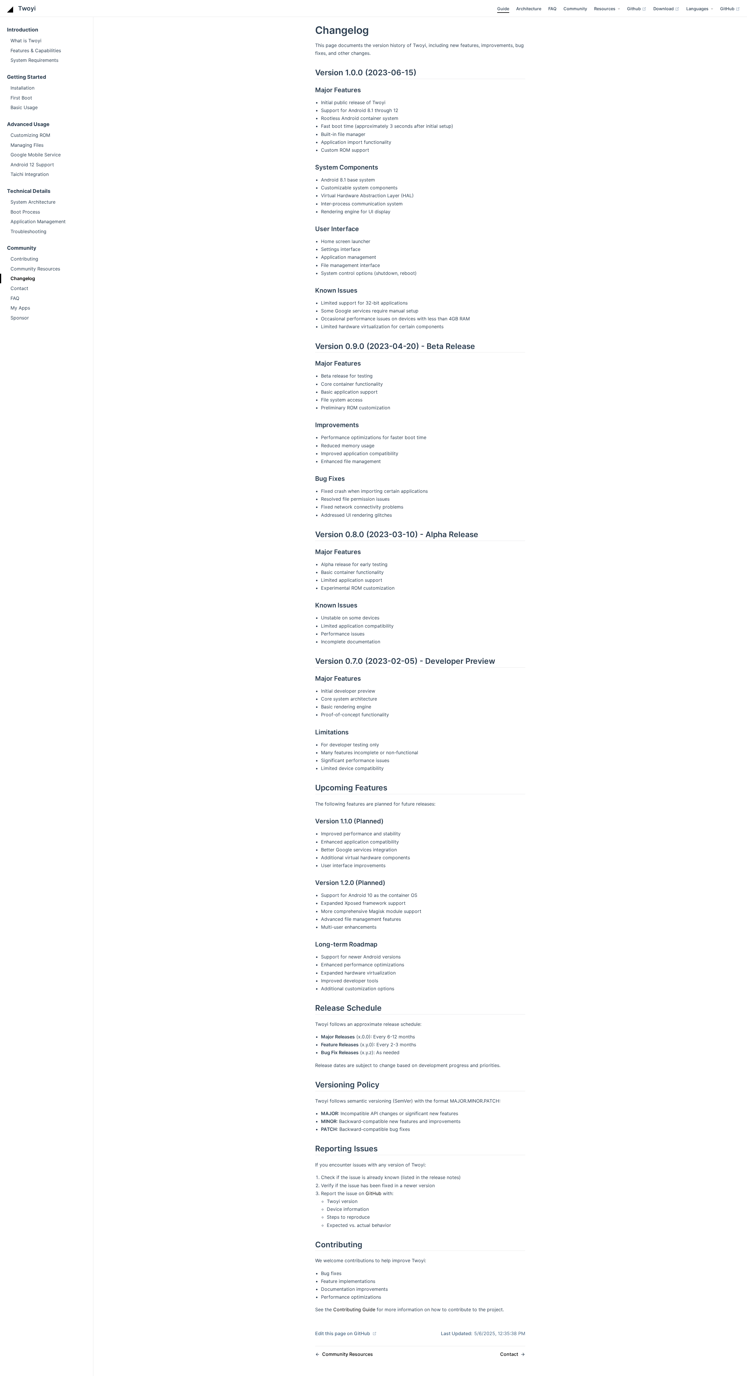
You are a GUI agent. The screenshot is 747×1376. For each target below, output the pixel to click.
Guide (503, 8)
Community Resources (35, 269)
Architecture (528, 8)
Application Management (38, 221)
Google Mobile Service (36, 155)
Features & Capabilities (36, 50)
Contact (19, 288)
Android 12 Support (32, 164)
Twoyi (26, 8)
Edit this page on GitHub (343, 1333)
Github (634, 8)
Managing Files (27, 145)
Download (664, 8)
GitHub (728, 8)
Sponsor (20, 318)
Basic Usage (24, 107)
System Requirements (34, 60)
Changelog (23, 278)
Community (575, 8)
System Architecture (33, 202)
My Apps (20, 308)
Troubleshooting (28, 231)
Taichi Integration (30, 174)
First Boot (21, 98)
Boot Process (25, 212)
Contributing (24, 259)
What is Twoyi (26, 40)
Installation (22, 88)
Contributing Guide (354, 1309)
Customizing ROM (30, 135)
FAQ (552, 8)
